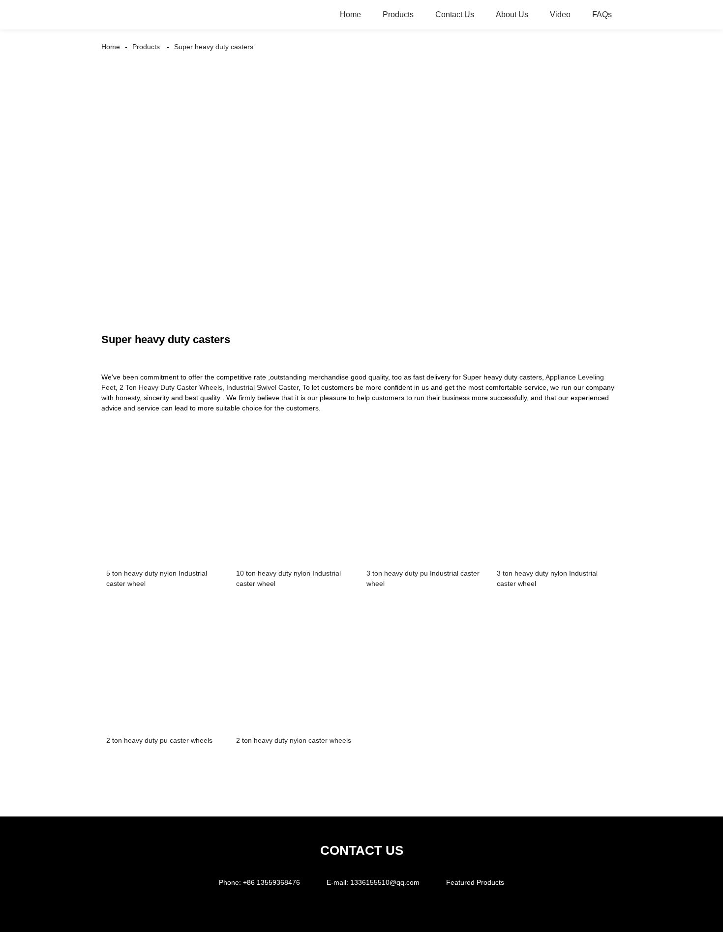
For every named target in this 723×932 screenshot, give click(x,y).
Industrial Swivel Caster (262, 387)
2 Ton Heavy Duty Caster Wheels (171, 387)
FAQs (602, 14)
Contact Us (454, 14)
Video (560, 14)
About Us (512, 14)
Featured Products (475, 882)
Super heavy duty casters (213, 47)
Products (398, 14)
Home (350, 14)
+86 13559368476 (271, 882)
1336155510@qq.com (385, 882)
